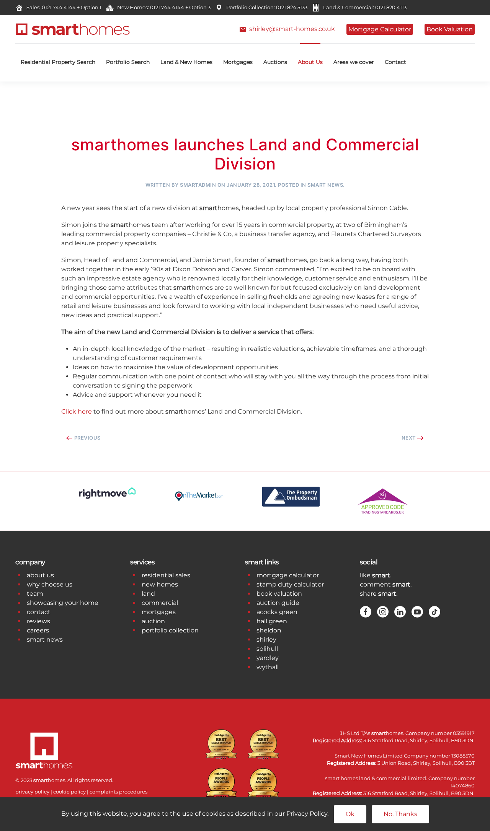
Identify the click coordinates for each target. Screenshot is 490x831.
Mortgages (238, 62)
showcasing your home (62, 602)
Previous (87, 438)
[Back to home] (72, 29)
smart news (45, 639)
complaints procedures (118, 792)
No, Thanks (400, 814)
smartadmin (198, 185)
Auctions (275, 62)
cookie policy (69, 792)
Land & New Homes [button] (186, 62)
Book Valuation (449, 29)
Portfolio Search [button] (128, 62)
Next (410, 438)
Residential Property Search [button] (58, 62)
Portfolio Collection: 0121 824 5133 (265, 7)
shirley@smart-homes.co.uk (290, 29)
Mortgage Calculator (379, 29)
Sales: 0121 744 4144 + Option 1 (62, 7)
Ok (350, 814)
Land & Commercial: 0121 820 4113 (364, 7)
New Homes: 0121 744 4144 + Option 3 (163, 7)
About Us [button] (310, 62)
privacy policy (32, 792)
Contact (395, 62)
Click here (76, 411)
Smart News (325, 185)
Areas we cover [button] (353, 62)
